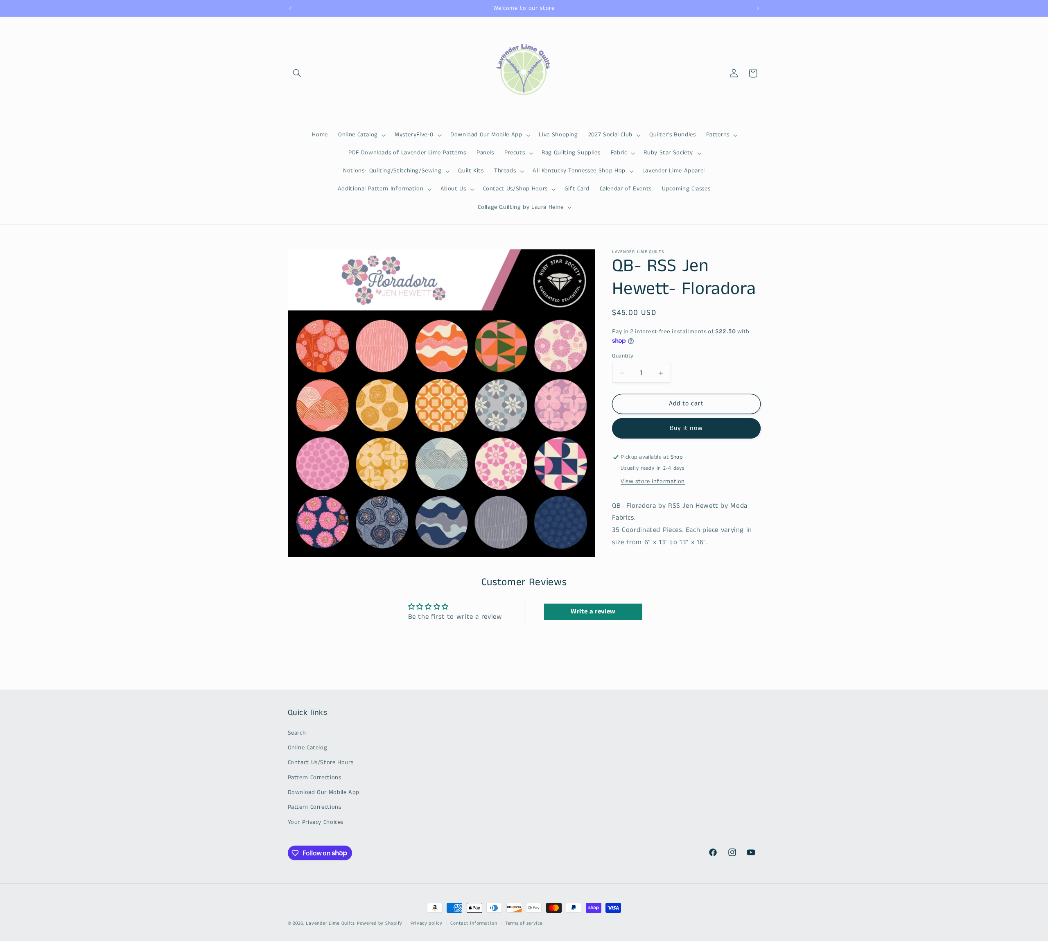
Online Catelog (308, 748)
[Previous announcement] (290, 8)
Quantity (622, 356)
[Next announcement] (758, 8)
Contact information (473, 923)
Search (297, 733)
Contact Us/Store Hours (321, 762)
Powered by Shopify (379, 923)
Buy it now (686, 428)
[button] (297, 73)
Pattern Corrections (314, 778)
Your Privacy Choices (316, 822)
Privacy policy (427, 923)
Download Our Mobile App (324, 792)
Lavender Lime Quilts (330, 923)
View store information (653, 481)
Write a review (593, 611)
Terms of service (524, 923)
